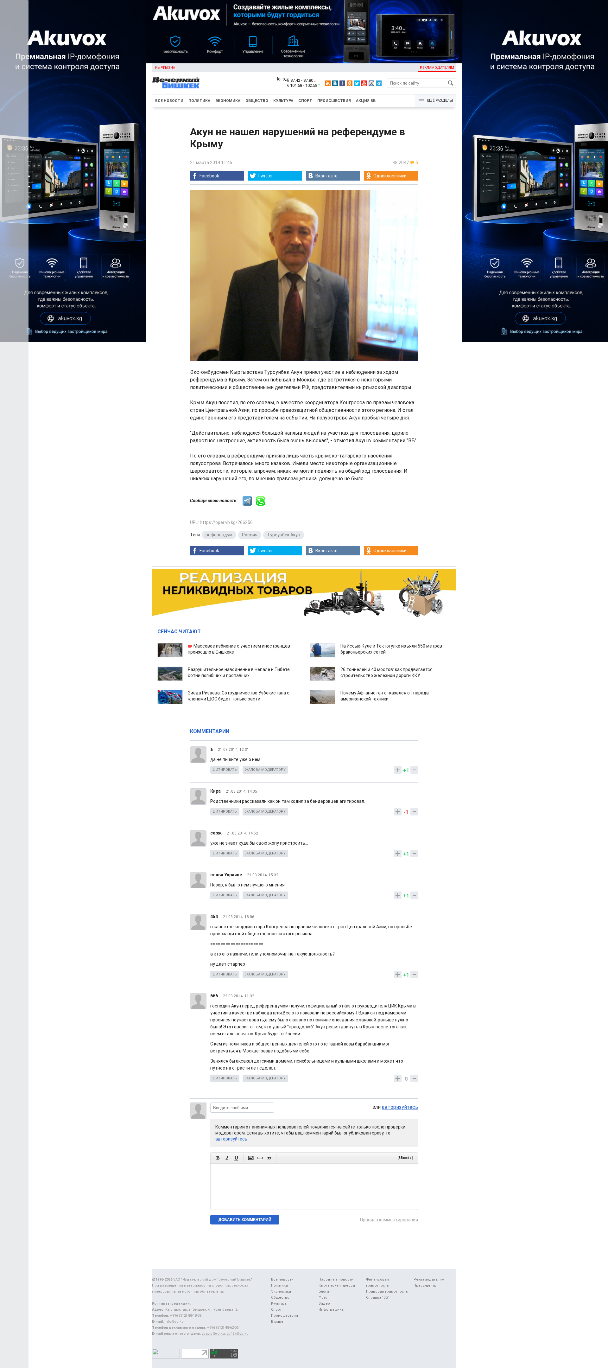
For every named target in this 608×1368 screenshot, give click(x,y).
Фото (323, 1297)
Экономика (227, 101)
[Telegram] (379, 83)
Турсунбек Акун (283, 534)
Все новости (169, 101)
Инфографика (331, 1309)
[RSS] (328, 83)
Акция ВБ (366, 101)
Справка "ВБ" (378, 1297)
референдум (219, 534)
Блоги (324, 1291)
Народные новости (336, 1279)
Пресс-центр (425, 1285)
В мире (277, 1322)
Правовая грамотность (387, 1291)
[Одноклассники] (349, 83)
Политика (199, 101)
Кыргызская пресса (337, 1285)
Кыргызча (165, 68)
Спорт (305, 101)
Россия (249, 534)
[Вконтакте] (335, 83)
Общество (256, 101)
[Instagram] (371, 83)
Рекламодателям (437, 68)
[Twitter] (357, 83)
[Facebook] (342, 83)
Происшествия (334, 101)
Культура (283, 101)
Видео (324, 1303)
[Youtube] (364, 83)
